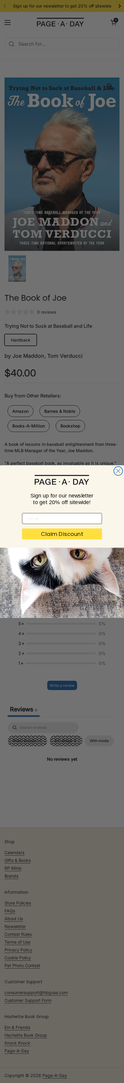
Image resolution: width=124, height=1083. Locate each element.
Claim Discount (62, 534)
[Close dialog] (118, 471)
